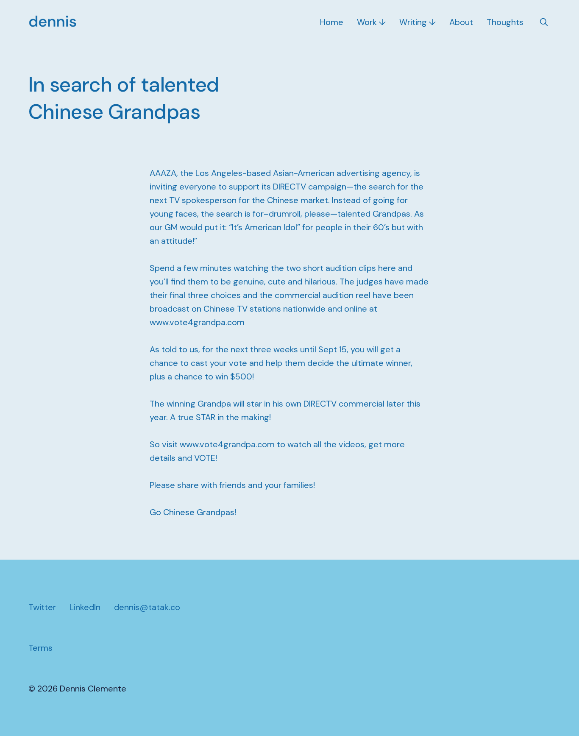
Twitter (42, 607)
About (461, 22)
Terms (40, 647)
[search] (544, 22)
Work (367, 22)
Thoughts (505, 22)
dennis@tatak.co (147, 607)
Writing (413, 22)
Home (331, 22)
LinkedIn (85, 607)
